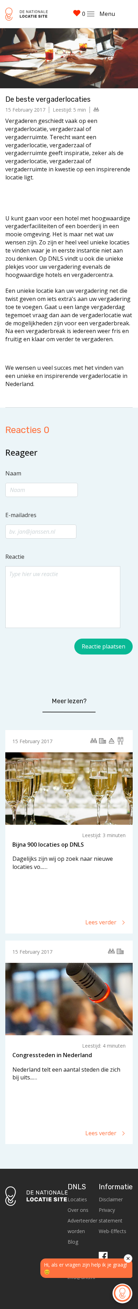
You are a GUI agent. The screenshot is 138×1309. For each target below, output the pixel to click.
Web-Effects (112, 1231)
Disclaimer (111, 1199)
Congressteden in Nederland (52, 1055)
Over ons (78, 1210)
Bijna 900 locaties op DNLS (48, 844)
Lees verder (101, 922)
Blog (73, 1241)
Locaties (77, 1199)
